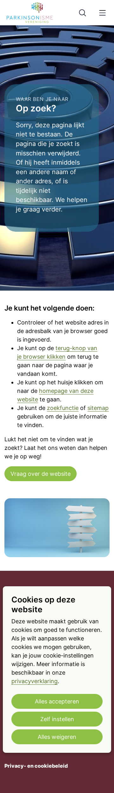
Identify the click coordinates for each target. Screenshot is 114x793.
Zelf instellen (57, 719)
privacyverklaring (34, 681)
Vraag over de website (40, 473)
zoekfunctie (63, 408)
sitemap (98, 408)
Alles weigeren (57, 736)
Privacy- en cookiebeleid (36, 766)
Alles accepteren (57, 701)
